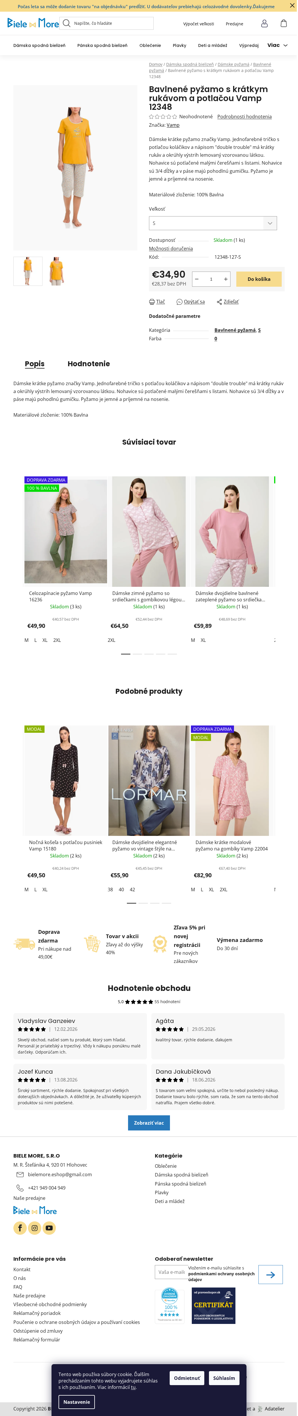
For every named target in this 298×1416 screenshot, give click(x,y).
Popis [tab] (35, 364)
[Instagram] (34, 1228)
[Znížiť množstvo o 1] (196, 279)
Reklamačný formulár (36, 1339)
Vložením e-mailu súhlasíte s (221, 1274)
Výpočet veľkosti (198, 24)
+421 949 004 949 (46, 1188)
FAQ (17, 1287)
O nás (19, 1278)
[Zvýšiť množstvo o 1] (225, 279)
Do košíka (259, 279)
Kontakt (22, 1269)
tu (133, 1387)
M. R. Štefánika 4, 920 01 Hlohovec (50, 1165)
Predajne (234, 24)
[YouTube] (49, 1228)
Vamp (173, 125)
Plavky (161, 1192)
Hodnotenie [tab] (89, 364)
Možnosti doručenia (171, 248)
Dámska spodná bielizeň (181, 1175)
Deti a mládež (170, 1201)
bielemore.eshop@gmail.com (60, 1174)
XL (44, 640)
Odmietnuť (187, 1378)
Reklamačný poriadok (37, 1313)
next (280, 563)
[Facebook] (20, 1228)
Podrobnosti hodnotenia (244, 116)
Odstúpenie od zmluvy (38, 1331)
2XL (57, 640)
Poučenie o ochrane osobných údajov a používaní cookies (76, 1322)
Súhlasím (224, 1378)
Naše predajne (29, 1198)
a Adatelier (269, 1409)
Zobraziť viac (149, 1123)
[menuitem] (39, 45)
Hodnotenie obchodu (149, 988)
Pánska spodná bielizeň (180, 1184)
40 (121, 889)
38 (110, 889)
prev (18, 563)
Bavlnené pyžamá (235, 330)
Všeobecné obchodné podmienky (50, 1304)
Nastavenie (76, 1402)
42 (132, 889)
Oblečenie (166, 1166)
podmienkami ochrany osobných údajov (221, 1276)
